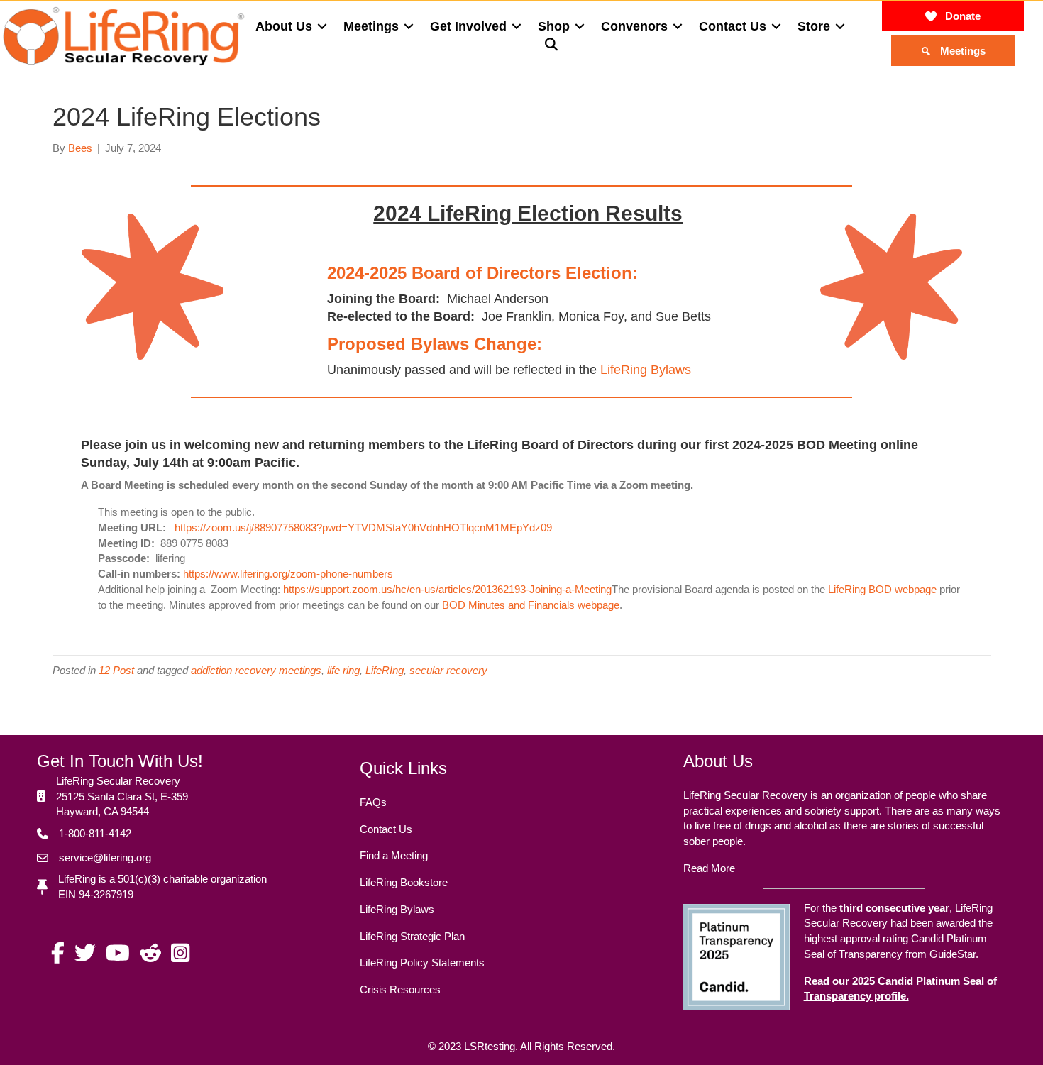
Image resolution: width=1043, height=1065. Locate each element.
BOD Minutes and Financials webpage (530, 605)
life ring (343, 670)
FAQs (373, 802)
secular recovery (448, 670)
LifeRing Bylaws (645, 370)
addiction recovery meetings (256, 670)
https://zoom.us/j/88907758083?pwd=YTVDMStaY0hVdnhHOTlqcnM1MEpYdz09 (363, 528)
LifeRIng (384, 670)
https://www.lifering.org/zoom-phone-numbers (288, 574)
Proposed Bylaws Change (431, 343)
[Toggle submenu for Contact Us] (776, 26)
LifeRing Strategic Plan (412, 936)
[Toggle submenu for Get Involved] (516, 26)
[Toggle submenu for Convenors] (677, 26)
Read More (709, 868)
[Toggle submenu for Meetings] (408, 26)
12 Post (116, 670)
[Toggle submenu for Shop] (579, 26)
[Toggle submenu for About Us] (322, 26)
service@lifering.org (105, 857)
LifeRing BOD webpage (882, 589)
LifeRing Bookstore (404, 882)
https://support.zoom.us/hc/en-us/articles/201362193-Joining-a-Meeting (447, 589)
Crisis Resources (400, 989)
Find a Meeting (394, 855)
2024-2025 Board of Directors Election (479, 272)
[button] (555, 44)
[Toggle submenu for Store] (840, 26)
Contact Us (386, 829)
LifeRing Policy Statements (422, 962)
